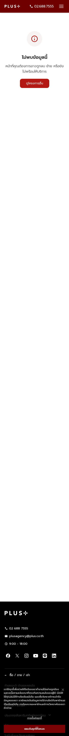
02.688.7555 (44, 6)
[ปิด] (63, 689)
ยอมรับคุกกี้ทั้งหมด (34, 729)
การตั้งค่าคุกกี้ (34, 718)
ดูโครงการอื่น (34, 83)
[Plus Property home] (12, 6)
